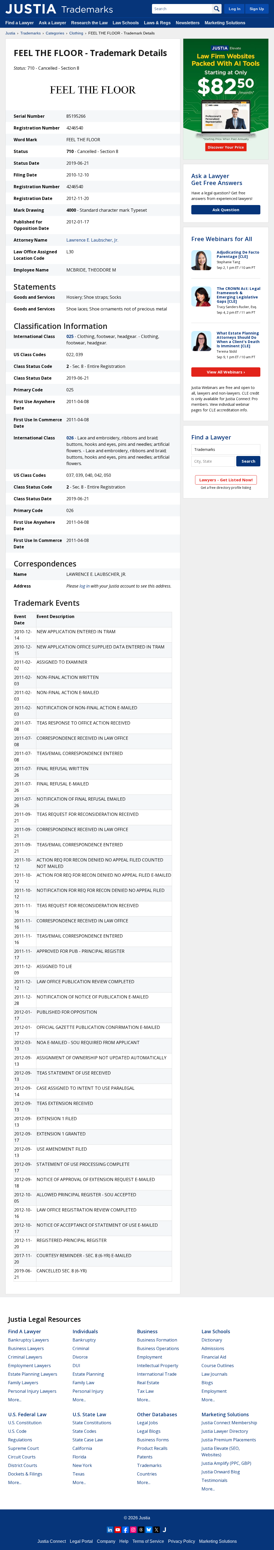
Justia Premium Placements (228, 1440)
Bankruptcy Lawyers (28, 1340)
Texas (79, 1474)
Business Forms (153, 1440)
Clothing (76, 33)
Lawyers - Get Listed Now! (226, 479)
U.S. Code (17, 1431)
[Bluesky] (149, 1530)
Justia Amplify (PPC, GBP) (226, 1463)
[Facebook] (125, 1530)
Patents (145, 1457)
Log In (235, 9)
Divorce (80, 1357)
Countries (147, 1474)
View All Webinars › (226, 372)
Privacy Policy (181, 1541)
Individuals (85, 1331)
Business (147, 1331)
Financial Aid (213, 1357)
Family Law (83, 1383)
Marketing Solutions (225, 23)
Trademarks (30, 33)
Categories (55, 33)
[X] (156, 1530)
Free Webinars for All (221, 238)
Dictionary (211, 1340)
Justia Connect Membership (229, 1423)
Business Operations (158, 1348)
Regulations (20, 1440)
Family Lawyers (23, 1383)
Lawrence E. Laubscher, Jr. (92, 240)
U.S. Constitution (24, 1423)
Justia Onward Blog (220, 1472)
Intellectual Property (157, 1365)
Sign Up (257, 9)
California (82, 1448)
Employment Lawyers (29, 1365)
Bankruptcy (84, 1340)
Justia (10, 33)
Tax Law (145, 1391)
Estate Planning (88, 1374)
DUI (76, 1365)
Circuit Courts (22, 1457)
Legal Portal (81, 1541)
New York (82, 1465)
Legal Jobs (147, 1423)
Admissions (212, 1348)
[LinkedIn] (110, 1530)
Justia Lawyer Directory (224, 1431)
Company (106, 1541)
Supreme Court (23, 1448)
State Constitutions (92, 1423)
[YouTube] (118, 1530)
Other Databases (157, 1414)
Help (123, 1541)
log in (84, 586)
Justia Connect (51, 1541)
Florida (79, 1457)
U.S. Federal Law (27, 1414)
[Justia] (30, 9)
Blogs (207, 1383)
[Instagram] (133, 1530)
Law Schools (126, 23)
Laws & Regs (157, 23)
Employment (149, 1357)
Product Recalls (152, 1448)
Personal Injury (88, 1391)
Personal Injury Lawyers (32, 1391)
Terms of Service (148, 1541)
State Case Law (88, 1440)
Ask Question (225, 209)
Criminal (81, 1348)
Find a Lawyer (19, 23)
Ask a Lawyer (52, 23)
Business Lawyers (26, 1348)
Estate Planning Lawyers (32, 1374)
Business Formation (157, 1340)
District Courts (22, 1465)
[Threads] (141, 1530)
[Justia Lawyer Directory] (164, 1530)
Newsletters (188, 23)
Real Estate (148, 1383)
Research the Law (89, 23)
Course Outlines (217, 1365)
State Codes (84, 1431)
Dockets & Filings (25, 1474)
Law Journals (214, 1374)
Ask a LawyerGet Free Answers (216, 179)
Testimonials (214, 1480)
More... (14, 1400)
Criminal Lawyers (25, 1357)
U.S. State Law (89, 1414)
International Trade (157, 1374)
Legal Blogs (149, 1431)
